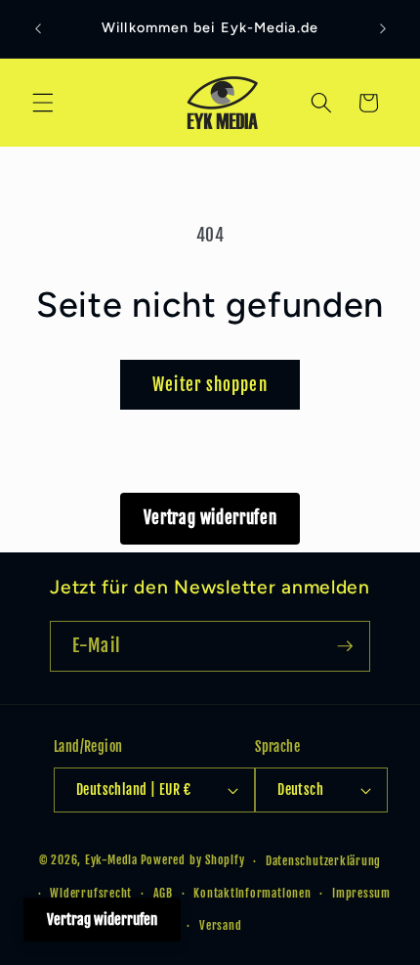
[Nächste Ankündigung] (382, 28)
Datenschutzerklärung (323, 861)
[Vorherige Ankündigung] (38, 28)
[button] (43, 102)
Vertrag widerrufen (210, 517)
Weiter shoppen (209, 384)
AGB (163, 893)
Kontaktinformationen (252, 893)
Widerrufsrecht (91, 893)
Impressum (361, 893)
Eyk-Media (111, 861)
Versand (220, 925)
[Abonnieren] (344, 646)
